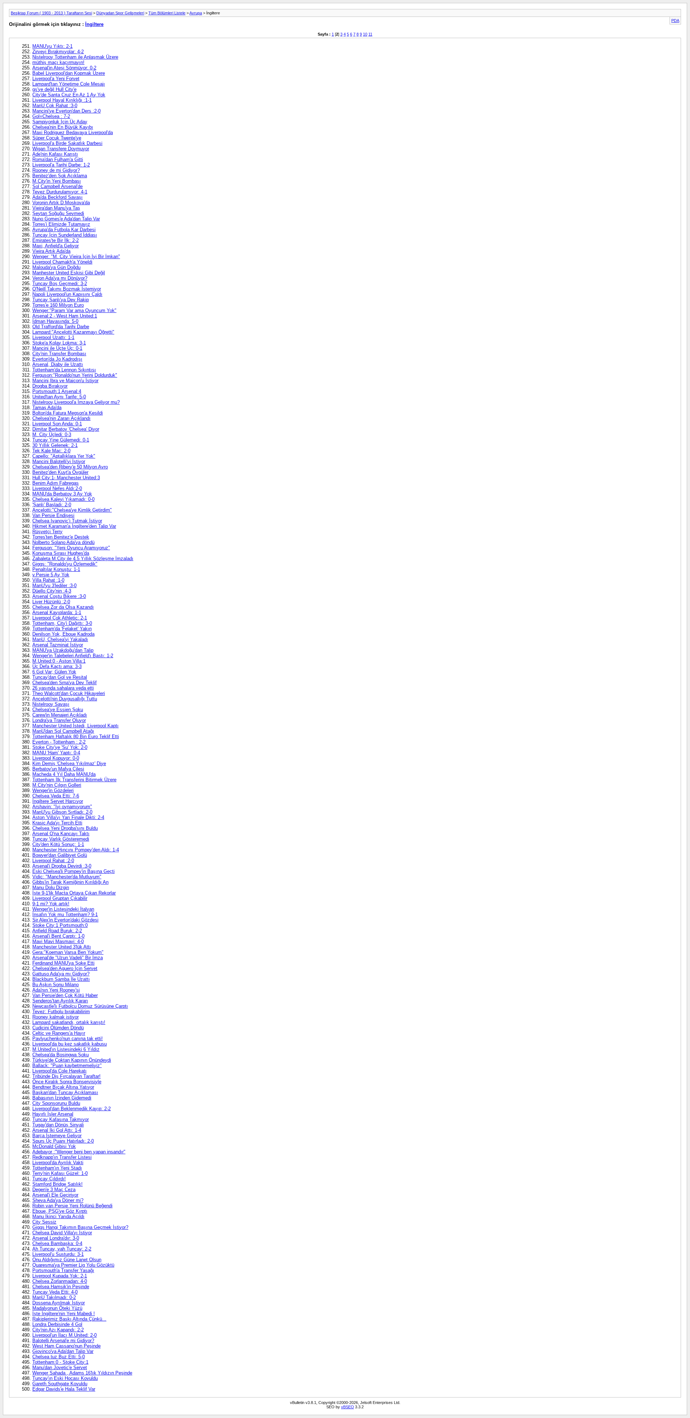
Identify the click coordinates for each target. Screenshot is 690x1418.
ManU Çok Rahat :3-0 (54, 105)
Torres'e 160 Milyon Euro (58, 305)
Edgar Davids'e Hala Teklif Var (63, 1389)
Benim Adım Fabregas (55, 483)
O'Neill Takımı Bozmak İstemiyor (66, 289)
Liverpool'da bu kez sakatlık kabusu (69, 1044)
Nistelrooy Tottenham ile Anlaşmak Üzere (75, 57)
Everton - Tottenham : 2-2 (59, 742)
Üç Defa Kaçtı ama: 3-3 (57, 666)
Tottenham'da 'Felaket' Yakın (62, 628)
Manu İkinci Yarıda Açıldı (58, 1216)
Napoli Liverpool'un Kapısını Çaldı (67, 294)
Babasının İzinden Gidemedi (61, 1098)
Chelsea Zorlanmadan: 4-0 (59, 1281)
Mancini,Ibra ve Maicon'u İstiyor (65, 380)
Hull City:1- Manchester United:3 (66, 477)
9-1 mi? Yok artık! (50, 903)
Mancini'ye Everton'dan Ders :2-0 (66, 111)
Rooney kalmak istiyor (55, 1017)
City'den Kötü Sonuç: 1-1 (58, 844)
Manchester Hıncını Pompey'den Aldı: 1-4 (75, 849)
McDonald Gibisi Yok (54, 1146)
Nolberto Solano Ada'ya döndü (63, 542)
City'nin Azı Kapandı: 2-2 (58, 1329)
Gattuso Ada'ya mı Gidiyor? (60, 973)
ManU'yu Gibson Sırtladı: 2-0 (62, 812)
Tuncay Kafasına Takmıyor (60, 1119)
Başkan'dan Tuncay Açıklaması (65, 1092)
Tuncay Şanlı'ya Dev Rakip (60, 299)
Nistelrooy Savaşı (50, 704)
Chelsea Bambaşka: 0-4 (57, 1243)
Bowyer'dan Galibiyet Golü (59, 855)
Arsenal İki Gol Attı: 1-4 (56, 1130)
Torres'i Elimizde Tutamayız (61, 224)
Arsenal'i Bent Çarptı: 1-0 (58, 936)
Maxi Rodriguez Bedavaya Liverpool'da (72, 132)
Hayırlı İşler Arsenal (52, 1114)
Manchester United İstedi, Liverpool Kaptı (75, 725)
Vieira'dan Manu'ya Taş (56, 208)
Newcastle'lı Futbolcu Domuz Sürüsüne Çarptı (80, 1006)
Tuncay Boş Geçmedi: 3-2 (59, 283)
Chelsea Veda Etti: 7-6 (55, 796)
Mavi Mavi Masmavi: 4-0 (58, 941)
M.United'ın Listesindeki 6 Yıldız (66, 1049)
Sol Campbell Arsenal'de (57, 186)
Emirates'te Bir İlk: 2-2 (55, 240)
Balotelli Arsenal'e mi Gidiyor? (63, 1340)
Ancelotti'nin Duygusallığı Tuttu (64, 698)
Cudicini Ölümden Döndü (58, 1027)
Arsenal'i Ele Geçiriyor (55, 1195)
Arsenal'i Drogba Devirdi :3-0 (61, 866)
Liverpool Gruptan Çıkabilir (59, 898)
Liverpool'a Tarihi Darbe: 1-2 (61, 165)
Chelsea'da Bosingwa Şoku (60, 1054)
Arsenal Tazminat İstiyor (57, 645)
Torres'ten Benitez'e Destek (60, 537)
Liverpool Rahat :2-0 (53, 860)
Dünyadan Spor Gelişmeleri (120, 13)
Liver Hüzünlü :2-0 (51, 601)
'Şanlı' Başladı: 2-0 (51, 504)
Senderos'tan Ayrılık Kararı (60, 1000)
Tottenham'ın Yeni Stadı (57, 1168)
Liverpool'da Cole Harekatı (59, 1071)
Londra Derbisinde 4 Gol (57, 1324)
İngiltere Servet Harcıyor (57, 801)
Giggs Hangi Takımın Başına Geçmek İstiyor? (80, 1227)
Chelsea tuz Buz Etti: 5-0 (58, 1356)
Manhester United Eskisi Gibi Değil (68, 272)
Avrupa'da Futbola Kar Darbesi (64, 229)
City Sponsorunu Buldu (56, 1103)
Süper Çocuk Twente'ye (56, 138)
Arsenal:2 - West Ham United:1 (64, 316)
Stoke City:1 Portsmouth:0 (60, 925)
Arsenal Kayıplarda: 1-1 (56, 612)
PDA (675, 20)
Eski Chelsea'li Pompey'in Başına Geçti (73, 871)
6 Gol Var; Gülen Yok (54, 671)
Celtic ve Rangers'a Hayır (58, 1033)
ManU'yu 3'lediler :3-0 (54, 585)
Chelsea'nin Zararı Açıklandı (61, 418)
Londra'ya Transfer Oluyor (59, 720)
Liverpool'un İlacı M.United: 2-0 (64, 1335)
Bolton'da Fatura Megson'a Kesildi (67, 413)
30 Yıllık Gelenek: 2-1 (55, 445)
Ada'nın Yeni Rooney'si (56, 990)
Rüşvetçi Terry (47, 531)
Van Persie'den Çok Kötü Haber (65, 995)
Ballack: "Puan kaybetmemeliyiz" (67, 1065)
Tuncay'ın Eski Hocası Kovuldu (65, 1378)
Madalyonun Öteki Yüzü (57, 1308)
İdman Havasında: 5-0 (55, 321)
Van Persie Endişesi (53, 515)
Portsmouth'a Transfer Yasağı (63, 1270)
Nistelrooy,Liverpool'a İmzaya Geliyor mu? (76, 402)
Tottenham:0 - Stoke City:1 (60, 1362)
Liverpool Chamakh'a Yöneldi (62, 262)
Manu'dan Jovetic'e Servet (59, 1367)
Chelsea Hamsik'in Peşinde (60, 1286)
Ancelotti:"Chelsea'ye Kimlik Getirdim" (72, 510)
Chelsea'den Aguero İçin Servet (64, 968)
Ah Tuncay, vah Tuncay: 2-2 (61, 1249)
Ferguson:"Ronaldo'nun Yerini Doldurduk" (74, 375)
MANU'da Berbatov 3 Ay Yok (62, 494)
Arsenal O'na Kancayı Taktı (60, 833)
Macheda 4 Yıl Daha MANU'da (64, 774)
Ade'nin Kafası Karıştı (55, 154)
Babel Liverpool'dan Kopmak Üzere (68, 73)
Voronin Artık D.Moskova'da (61, 202)
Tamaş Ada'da (46, 407)
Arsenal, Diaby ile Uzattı (57, 364)
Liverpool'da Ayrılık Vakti (57, 1162)
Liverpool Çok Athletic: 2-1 (59, 618)
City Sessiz (44, 1222)
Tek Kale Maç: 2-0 (51, 450)
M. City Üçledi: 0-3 (51, 434)
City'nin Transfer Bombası (59, 353)
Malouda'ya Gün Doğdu (56, 267)
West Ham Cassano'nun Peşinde (66, 1346)
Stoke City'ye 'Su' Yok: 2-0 (59, 747)
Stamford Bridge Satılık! (57, 1184)
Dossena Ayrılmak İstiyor (58, 1302)
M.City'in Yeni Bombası (56, 181)
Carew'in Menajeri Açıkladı (59, 715)
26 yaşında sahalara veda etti (63, 688)
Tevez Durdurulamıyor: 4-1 (59, 192)
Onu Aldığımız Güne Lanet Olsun (66, 1259)
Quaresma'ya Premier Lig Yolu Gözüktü (73, 1265)
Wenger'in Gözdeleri (53, 790)
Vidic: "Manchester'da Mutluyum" (66, 876)
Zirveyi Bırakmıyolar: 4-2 (58, 51)
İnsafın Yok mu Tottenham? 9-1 (65, 914)
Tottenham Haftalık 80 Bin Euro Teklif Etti (75, 736)
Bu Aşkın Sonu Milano (55, 984)
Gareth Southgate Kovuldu (59, 1383)
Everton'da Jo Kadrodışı (57, 359)
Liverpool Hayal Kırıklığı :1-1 (62, 100)
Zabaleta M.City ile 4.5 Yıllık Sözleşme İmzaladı (82, 558)
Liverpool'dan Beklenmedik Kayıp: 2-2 (71, 1108)
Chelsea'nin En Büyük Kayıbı (62, 127)
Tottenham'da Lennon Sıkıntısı (64, 369)
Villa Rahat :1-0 (48, 580)
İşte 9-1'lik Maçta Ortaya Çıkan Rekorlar (74, 893)
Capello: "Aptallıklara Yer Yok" (63, 456)
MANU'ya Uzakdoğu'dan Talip (62, 650)
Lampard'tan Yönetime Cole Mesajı (68, 84)
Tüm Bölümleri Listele (166, 13)
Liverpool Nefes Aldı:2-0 (57, 488)
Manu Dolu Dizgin (50, 887)
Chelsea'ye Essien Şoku (57, 709)
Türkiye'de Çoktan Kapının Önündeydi (71, 1060)
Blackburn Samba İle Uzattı (61, 979)
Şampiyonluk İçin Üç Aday (59, 121)
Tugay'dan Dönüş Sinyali (58, 1124)
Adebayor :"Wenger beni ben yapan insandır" (78, 1151)
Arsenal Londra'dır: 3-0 (55, 1238)
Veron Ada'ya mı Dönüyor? (59, 278)
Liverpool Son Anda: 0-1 (57, 423)
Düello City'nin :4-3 (51, 591)
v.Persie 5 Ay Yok (50, 574)
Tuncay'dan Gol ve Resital (59, 677)
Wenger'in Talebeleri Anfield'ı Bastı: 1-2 (72, 655)
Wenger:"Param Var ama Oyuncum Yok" (74, 310)
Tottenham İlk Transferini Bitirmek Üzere (74, 779)
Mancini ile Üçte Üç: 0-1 (57, 348)
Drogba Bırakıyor (50, 386)
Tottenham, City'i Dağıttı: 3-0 (62, 623)
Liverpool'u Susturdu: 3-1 (58, 1254)
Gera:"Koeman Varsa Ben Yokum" (68, 952)
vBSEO (347, 1407)
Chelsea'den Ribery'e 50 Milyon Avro (70, 467)
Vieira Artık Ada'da (51, 251)
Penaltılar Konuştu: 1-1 (56, 569)
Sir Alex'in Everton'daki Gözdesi (65, 920)
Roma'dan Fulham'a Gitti (57, 159)
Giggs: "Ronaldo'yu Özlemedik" (64, 564)
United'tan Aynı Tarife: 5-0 (59, 396)
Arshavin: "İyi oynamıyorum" (62, 806)
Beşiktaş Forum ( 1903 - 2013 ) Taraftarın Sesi (51, 13)
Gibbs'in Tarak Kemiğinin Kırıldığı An (70, 882)
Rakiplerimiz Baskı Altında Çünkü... (69, 1319)
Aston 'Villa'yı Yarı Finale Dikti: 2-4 (68, 817)
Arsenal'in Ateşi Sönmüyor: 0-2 (64, 67)
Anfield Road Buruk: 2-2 (57, 930)
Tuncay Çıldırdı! (49, 1178)
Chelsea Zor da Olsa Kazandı (63, 607)
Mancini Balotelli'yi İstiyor (58, 461)
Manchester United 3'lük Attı (61, 947)
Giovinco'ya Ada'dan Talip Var (62, 1351)
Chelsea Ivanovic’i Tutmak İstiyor (67, 520)
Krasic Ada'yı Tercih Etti (57, 822)
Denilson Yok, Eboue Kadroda (63, 634)
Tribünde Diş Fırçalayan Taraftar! (66, 1076)
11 (370, 34)
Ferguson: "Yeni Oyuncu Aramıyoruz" (71, 547)
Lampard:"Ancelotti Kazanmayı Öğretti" (73, 332)
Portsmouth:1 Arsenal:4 (56, 391)
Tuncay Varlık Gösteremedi (60, 839)
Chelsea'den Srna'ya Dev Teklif (64, 682)
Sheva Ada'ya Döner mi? (57, 1200)
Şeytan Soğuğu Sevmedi (58, 213)
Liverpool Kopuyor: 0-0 (55, 758)
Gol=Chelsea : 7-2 (51, 116)
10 (365, 34)
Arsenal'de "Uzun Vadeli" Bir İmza (67, 957)
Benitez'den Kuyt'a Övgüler (60, 472)
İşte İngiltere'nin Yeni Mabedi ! (63, 1313)
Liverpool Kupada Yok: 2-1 (59, 1276)
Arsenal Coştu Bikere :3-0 (59, 596)
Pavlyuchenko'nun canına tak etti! (67, 1038)
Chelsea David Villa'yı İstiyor (62, 1232)
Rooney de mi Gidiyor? (56, 170)
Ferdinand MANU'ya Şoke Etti (63, 963)
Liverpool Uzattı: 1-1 (53, 337)
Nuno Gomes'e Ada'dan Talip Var (66, 218)
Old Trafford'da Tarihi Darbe (60, 326)
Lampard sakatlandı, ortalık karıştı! (68, 1022)
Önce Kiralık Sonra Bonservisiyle (66, 1081)
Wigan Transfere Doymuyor (60, 148)
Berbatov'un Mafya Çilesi (58, 769)
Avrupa (195, 13)
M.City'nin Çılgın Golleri (56, 785)
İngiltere (94, 24)
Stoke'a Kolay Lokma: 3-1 (59, 343)
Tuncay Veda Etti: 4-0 (55, 1292)
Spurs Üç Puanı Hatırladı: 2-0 (63, 1141)
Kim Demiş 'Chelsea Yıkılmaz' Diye (69, 763)
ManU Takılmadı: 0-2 (54, 1297)
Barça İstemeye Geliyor (57, 1135)
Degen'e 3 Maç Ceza (53, 1189)
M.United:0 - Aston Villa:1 (59, 661)
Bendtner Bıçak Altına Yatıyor (63, 1087)
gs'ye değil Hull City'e (54, 89)
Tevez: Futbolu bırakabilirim (61, 1011)
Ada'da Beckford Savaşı (57, 197)
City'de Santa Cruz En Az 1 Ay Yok (68, 94)
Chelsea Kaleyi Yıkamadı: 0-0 (63, 499)
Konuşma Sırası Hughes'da (60, 553)
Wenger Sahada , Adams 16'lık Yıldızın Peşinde (82, 1373)
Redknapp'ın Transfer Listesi (62, 1157)
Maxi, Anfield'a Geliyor (55, 245)
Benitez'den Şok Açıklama (59, 175)
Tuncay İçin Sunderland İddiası (64, 235)
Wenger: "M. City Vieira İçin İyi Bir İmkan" (76, 256)
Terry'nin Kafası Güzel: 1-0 (60, 1173)
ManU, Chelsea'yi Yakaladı (60, 639)
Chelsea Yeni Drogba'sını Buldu (65, 828)
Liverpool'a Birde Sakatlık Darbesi (67, 143)
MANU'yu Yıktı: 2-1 (52, 46)
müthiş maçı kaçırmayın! (58, 62)
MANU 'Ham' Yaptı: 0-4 (56, 752)
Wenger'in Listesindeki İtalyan (63, 909)
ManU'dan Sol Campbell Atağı (63, 731)
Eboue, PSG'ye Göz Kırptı (59, 1211)
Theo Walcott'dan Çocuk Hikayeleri (68, 693)
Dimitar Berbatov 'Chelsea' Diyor (65, 429)
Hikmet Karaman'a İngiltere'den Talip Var (74, 526)
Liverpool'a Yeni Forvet (55, 78)
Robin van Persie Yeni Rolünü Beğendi (72, 1205)
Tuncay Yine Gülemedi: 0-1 (60, 440)
